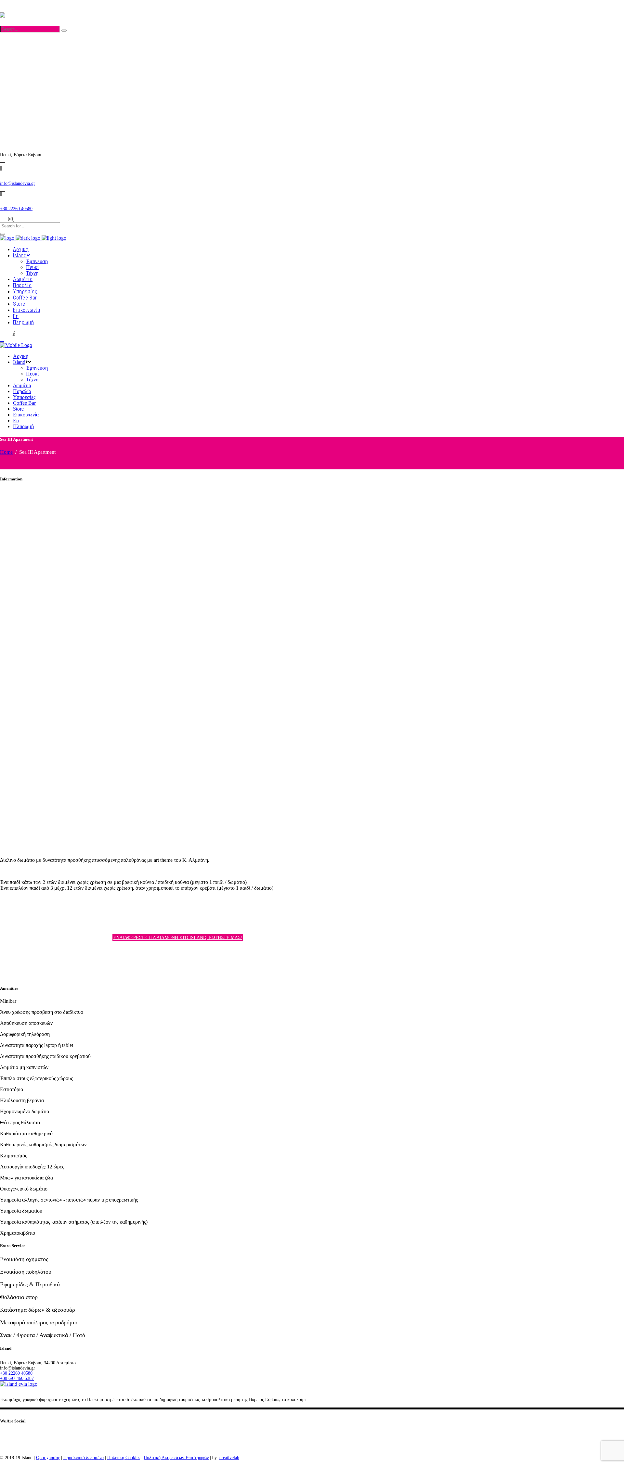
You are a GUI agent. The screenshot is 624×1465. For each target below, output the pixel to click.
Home (6, 452)
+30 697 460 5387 (17, 77)
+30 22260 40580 (16, 72)
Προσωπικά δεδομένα (83, 1457)
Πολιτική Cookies (123, 1457)
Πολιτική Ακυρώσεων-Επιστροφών (176, 1457)
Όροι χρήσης (48, 1457)
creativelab (229, 1457)
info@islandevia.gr (17, 183)
